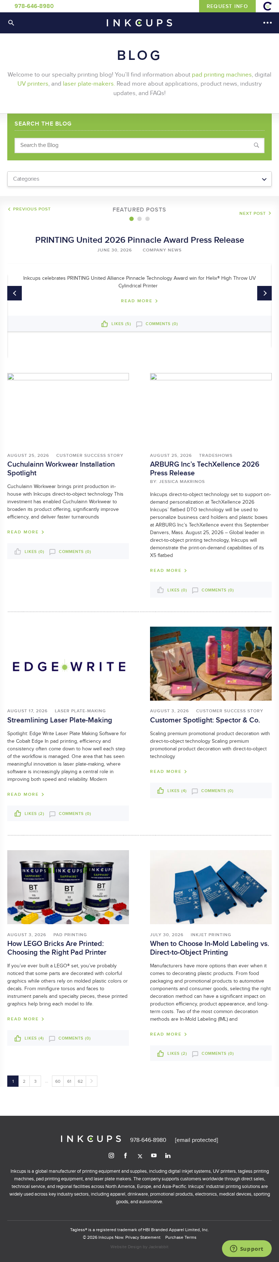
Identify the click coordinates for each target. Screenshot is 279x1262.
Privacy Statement (143, 1237)
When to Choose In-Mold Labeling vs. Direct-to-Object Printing (209, 948)
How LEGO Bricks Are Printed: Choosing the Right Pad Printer (56, 948)
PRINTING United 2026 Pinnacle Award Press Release (139, 240)
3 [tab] (147, 219)
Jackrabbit (159, 1246)
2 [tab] (139, 219)
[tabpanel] (139, 280)
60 (57, 1081)
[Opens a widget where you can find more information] (247, 1249)
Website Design (126, 1246)
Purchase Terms (181, 1237)
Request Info (227, 6)
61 (69, 1081)
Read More (137, 301)
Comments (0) (161, 323)
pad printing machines (222, 74)
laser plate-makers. (89, 83)
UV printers (32, 83)
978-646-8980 (34, 6)
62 (80, 1081)
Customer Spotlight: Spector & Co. (205, 720)
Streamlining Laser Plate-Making (59, 720)
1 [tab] (131, 219)
